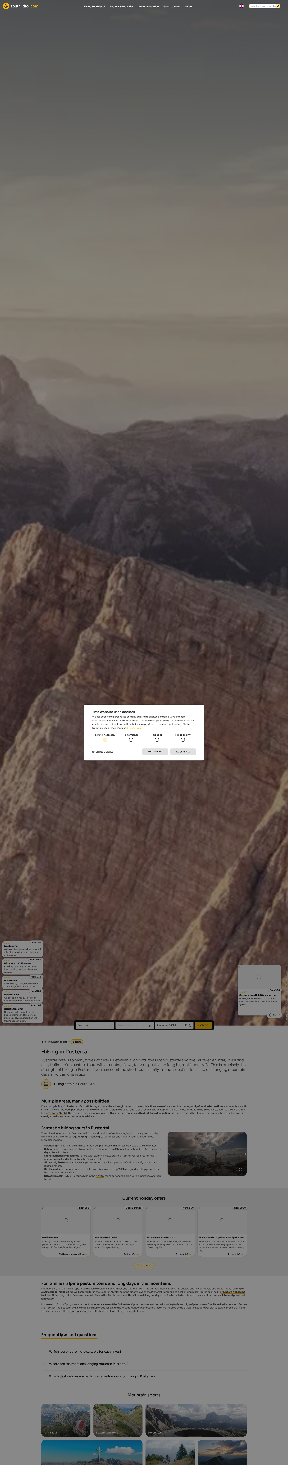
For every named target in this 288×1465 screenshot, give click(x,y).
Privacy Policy (135, 727)
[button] (102, 752)
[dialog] (144, 732)
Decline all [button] (155, 751)
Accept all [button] (183, 751)
